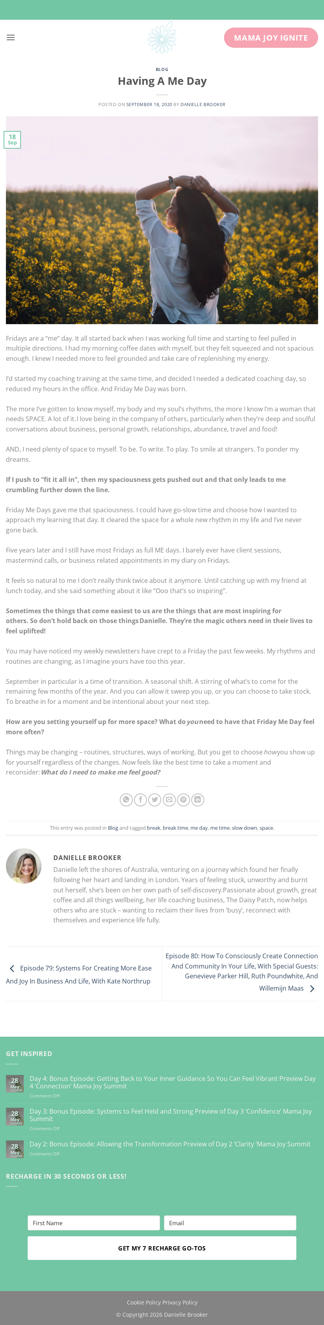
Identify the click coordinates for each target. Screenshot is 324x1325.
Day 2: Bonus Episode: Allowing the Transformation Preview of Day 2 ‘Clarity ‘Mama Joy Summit (170, 1144)
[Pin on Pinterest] (183, 799)
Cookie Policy (144, 1302)
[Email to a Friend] (169, 799)
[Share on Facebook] (140, 799)
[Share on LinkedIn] (197, 799)
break (153, 827)
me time (220, 827)
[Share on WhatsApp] (126, 799)
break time (175, 827)
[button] (10, 37)
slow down (244, 827)
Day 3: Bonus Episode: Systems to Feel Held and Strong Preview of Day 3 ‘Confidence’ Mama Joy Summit (171, 1115)
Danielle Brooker (203, 104)
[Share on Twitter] (154, 799)
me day (199, 827)
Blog (162, 69)
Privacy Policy (180, 1302)
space (266, 827)
